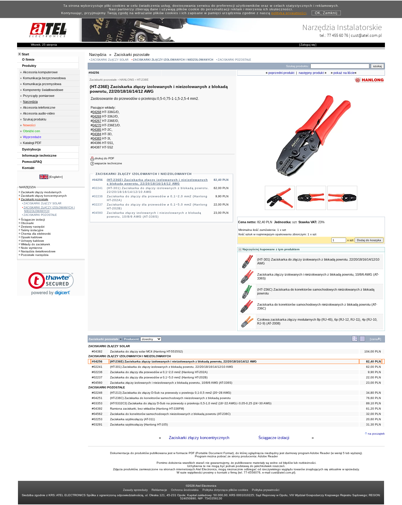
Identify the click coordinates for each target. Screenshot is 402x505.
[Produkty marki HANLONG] (369, 82)
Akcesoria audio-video (39, 113)
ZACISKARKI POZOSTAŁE (234, 59)
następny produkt (311, 72)
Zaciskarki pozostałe (34, 199)
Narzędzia (30, 101)
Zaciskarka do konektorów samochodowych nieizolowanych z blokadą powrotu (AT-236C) (170, 413)
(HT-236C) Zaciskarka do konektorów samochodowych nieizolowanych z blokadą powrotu (170, 398)
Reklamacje (159, 489)
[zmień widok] (354, 340)
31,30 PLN (373, 424)
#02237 (97, 377)
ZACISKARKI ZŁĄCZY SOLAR (110, 59)
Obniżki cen (31, 131)
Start (25, 54)
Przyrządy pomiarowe (38, 95)
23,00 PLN (373, 382)
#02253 (97, 419)
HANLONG (126, 79)
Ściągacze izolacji (273, 438)
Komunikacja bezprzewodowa (44, 78)
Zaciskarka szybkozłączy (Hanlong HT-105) (139, 424)
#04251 (97, 398)
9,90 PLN (374, 372)
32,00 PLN (373, 413)
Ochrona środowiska (185, 489)
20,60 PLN (373, 419)
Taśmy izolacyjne (32, 230)
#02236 (97, 372)
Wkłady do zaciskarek (35, 244)
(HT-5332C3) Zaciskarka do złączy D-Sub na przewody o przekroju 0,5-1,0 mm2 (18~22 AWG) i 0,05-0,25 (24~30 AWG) (190, 403)
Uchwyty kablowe (32, 240)
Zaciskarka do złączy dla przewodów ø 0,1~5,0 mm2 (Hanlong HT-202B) (158, 377)
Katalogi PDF (32, 143)
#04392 (97, 408)
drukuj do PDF (104, 158)
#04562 (97, 413)
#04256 (97, 361)
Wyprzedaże (32, 137)
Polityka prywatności (265, 489)
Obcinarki (27, 223)
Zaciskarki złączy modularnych (41, 192)
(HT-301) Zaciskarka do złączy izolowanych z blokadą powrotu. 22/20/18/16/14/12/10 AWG (171, 366)
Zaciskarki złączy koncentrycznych (199, 438)
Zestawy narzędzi (32, 226)
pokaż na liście (344, 72)
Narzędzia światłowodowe (38, 251)
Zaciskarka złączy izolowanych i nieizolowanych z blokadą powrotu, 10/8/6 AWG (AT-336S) (171, 382)
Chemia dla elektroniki (36, 233)
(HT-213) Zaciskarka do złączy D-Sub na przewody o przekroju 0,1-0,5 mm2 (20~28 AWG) (170, 392)
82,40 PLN (373, 361)
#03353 (97, 403)
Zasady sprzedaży (135, 489)
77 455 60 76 (337, 35)
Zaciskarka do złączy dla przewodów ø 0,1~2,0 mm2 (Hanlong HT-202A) (158, 372)
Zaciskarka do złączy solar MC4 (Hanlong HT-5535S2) (146, 351)
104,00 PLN (372, 351)
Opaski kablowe (31, 237)
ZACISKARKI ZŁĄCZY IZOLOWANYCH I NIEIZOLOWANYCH (173, 59)
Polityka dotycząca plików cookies (225, 489)
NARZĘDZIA (27, 187)
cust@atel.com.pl (366, 35)
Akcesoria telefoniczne (39, 107)
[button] (51, 284)
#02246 (97, 392)
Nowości (29, 125)
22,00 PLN (373, 377)
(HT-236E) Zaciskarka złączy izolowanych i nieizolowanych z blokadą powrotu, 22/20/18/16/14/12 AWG (183, 361)
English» (56, 176)
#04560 (97, 382)
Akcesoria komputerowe (40, 72)
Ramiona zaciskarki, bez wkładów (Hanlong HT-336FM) (147, 408)
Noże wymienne (31, 247)
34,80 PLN (373, 392)
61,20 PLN (373, 408)
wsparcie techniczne (108, 163)
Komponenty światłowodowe (43, 90)
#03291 (97, 424)
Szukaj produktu (34, 119)
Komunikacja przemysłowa (42, 84)
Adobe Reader (268, 456)
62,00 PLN (373, 366)
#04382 (97, 351)
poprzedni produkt (281, 72)
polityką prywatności (288, 13)
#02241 (97, 366)
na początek (376, 433)
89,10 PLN (373, 403)
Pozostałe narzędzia (35, 254)
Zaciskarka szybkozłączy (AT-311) (132, 419)
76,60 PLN (373, 398)
